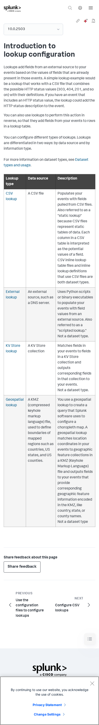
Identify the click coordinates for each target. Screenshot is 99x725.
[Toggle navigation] (89, 639)
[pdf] (93, 21)
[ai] (85, 21)
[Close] (92, 683)
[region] (49, 700)
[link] (78, 21)
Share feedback (22, 567)
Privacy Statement (47, 705)
